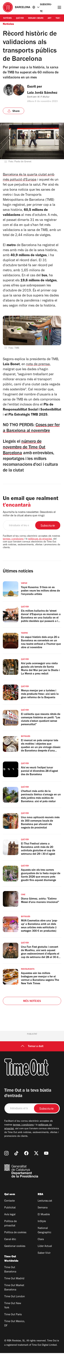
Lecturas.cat (45, 1201)
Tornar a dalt (35, 1046)
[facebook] (26, 1153)
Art (49, 18)
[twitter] (36, 1153)
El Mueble (44, 1214)
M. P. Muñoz (43, 97)
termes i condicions (13, 539)
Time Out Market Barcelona (14, 1287)
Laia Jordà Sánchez (42, 93)
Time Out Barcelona (10, 1269)
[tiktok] (16, 1153)
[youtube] (46, 1153)
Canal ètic (10, 1239)
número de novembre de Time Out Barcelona (24, 448)
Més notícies (32, 1001)
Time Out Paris (13, 1314)
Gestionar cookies (14, 1246)
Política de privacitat (10, 1223)
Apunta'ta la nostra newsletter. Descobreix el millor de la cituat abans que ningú (29, 514)
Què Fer (20, 18)
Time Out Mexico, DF (14, 1323)
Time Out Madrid (14, 1278)
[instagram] (6, 1153)
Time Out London (14, 1296)
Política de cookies (15, 1232)
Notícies (7, 18)
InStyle (42, 1221)
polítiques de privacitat (40, 539)
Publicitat (10, 1207)
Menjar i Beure (35, 18)
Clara (41, 1239)
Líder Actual (45, 1246)
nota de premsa (38, 364)
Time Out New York (12, 1305)
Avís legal (9, 1214)
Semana (42, 1207)
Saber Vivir (44, 1253)
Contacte (9, 1201)
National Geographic (44, 1230)
